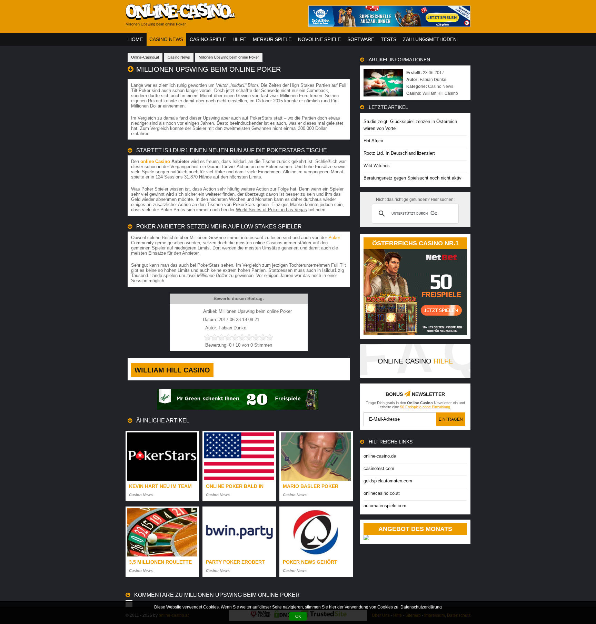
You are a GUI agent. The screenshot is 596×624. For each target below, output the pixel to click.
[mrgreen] (237, 408)
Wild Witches (377, 165)
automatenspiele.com (385, 505)
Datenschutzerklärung (421, 607)
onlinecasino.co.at (382, 493)
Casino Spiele (208, 39)
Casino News (166, 39)
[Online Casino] (212, 17)
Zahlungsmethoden (430, 39)
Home (135, 39)
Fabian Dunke (433, 79)
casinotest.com (379, 468)
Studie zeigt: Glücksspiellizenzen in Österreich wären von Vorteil (410, 125)
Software (360, 39)
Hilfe (239, 39)
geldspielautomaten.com (388, 480)
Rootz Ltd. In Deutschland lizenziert (399, 153)
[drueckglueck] (389, 25)
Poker (334, 237)
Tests (388, 39)
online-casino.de (380, 456)
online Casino (155, 161)
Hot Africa (373, 140)
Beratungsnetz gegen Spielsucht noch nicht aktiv (412, 178)
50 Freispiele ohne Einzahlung (425, 407)
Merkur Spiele (272, 39)
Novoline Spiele (319, 39)
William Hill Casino (172, 370)
